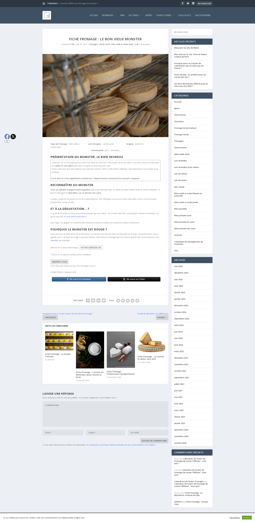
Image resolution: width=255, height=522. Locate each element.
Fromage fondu (181, 134)
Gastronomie (203, 15)
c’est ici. (92, 266)
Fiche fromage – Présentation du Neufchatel (121, 372)
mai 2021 (178, 397)
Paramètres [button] (235, 517)
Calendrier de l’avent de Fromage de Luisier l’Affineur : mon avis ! (190, 461)
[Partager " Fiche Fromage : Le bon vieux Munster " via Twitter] (93, 300)
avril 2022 (178, 345)
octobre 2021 (180, 371)
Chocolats (184, 15)
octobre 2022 (180, 312)
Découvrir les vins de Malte (186, 48)
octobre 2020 (180, 443)
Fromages (107, 15)
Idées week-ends (181, 154)
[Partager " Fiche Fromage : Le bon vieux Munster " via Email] (103, 300)
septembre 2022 (181, 318)
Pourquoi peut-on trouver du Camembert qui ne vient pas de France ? (188, 65)
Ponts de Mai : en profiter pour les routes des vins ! (190, 75)
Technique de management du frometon (188, 242)
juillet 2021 (179, 384)
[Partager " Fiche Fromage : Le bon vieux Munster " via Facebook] (87, 300)
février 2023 (179, 292)
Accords (134, 15)
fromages (93, 44)
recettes (178, 235)
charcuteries (163, 15)
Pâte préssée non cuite (184, 228)
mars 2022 (179, 351)
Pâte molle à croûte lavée (122, 44)
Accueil (94, 15)
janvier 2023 (179, 299)
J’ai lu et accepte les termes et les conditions (72, 254)
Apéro (148, 15)
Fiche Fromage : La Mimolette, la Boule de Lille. (188, 494)
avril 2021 (178, 403)
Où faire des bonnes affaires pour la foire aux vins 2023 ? (191, 84)
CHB (72, 44)
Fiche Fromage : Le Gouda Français (57, 355)
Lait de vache (104, 44)
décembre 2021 (181, 358)
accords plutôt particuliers (75, 216)
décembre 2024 (181, 273)
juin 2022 (178, 331)
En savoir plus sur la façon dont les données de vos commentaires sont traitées (121, 445)
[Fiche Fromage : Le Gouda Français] (59, 340)
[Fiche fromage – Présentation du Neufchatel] (121, 349)
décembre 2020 (181, 430)
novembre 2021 (181, 364)
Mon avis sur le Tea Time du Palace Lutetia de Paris (190, 55)
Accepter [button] (247, 518)
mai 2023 (178, 279)
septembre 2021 (181, 377)
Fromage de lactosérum (185, 128)
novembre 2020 (181, 436)
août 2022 (179, 325)
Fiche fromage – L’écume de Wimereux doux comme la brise (89, 374)
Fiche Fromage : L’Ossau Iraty (191, 502)
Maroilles (54, 240)
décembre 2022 (181, 305)
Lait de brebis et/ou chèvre (186, 167)
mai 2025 (178, 266)
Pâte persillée (180, 209)
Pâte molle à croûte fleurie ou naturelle (188, 194)
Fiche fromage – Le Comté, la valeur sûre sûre (79, 3)
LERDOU (178, 501)
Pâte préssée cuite (182, 215)
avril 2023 (178, 286)
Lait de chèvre (180, 173)
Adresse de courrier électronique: (64, 247)
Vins (122, 15)
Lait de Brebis (180, 160)
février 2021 (179, 416)
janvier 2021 (179, 423)
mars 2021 (179, 410)
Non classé (179, 187)
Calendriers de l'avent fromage (188, 481)
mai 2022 (178, 338)
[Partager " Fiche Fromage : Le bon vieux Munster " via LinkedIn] (98, 300)
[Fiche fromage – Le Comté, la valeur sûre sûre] (152, 342)
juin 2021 (178, 390)
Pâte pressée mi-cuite (184, 222)
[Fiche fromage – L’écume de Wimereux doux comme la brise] (90, 350)
